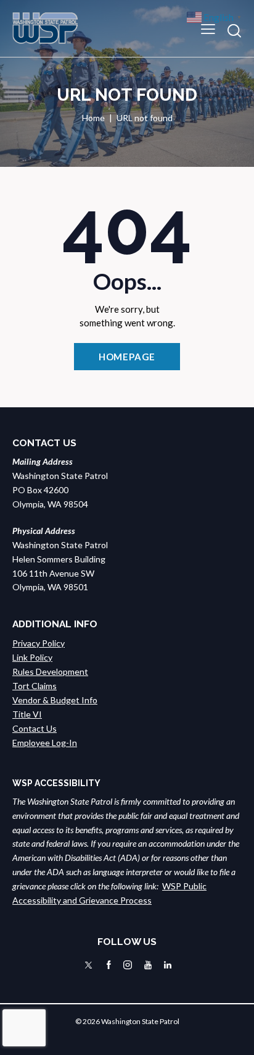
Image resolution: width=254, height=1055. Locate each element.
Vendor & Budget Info (54, 700)
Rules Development (50, 671)
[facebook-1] (109, 965)
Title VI (27, 714)
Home (93, 117)
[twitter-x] (88, 965)
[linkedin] (167, 965)
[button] (208, 28)
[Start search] (234, 30)
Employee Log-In (44, 742)
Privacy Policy (38, 643)
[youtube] (148, 965)
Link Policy (32, 657)
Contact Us (34, 728)
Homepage (127, 356)
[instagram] (128, 965)
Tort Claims (34, 685)
